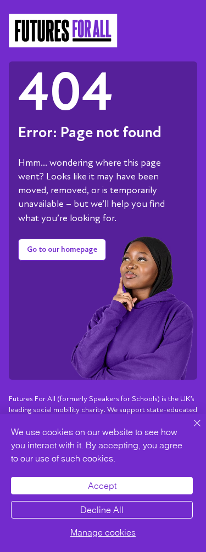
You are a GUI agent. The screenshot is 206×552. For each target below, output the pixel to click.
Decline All (102, 509)
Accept (102, 485)
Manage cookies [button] (103, 532)
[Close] (190, 429)
